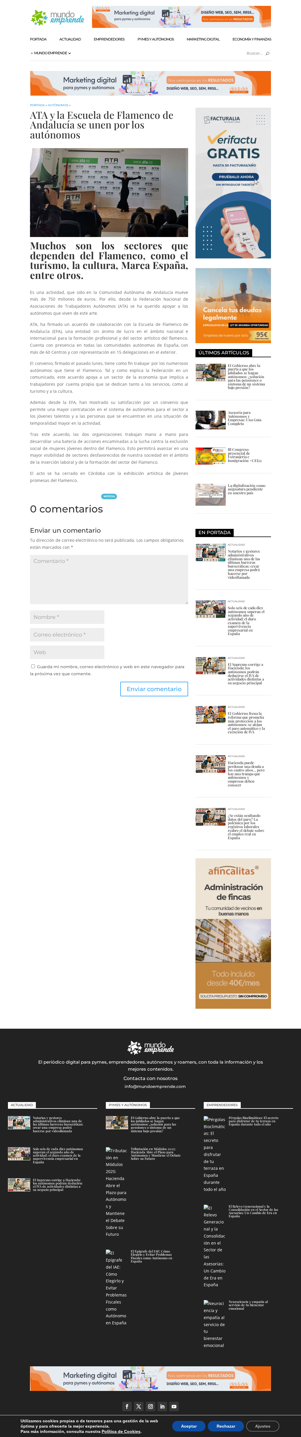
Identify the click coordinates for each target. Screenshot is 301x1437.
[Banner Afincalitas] (233, 1007)
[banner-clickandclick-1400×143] (150, 94)
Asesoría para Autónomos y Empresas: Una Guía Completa (244, 418)
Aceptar (189, 1426)
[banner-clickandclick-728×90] (181, 26)
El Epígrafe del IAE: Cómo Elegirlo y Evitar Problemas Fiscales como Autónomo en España (151, 1256)
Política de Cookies (121, 1431)
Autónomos (58, 105)
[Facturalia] (233, 257)
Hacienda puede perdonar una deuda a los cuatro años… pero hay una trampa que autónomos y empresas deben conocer (246, 773)
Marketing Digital (203, 39)
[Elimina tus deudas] (233, 341)
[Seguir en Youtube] (174, 1406)
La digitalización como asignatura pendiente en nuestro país (246, 489)
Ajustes (262, 1426)
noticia (109, 496)
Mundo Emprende (50, 53)
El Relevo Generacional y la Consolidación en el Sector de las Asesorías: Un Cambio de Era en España (253, 1211)
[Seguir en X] (138, 1406)
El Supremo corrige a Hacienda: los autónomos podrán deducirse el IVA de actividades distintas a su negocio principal (246, 673)
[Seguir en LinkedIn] (162, 1406)
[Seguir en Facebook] (127, 1406)
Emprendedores (109, 39)
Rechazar (226, 1426)
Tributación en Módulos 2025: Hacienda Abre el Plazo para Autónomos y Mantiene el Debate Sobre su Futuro (156, 1154)
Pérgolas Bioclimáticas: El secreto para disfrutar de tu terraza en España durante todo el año (253, 1121)
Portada (38, 39)
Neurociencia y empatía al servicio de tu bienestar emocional (248, 1304)
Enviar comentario (154, 689)
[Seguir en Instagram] (150, 1406)
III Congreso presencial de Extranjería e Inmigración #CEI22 (245, 455)
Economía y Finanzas (252, 39)
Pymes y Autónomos (156, 39)
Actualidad (70, 39)
